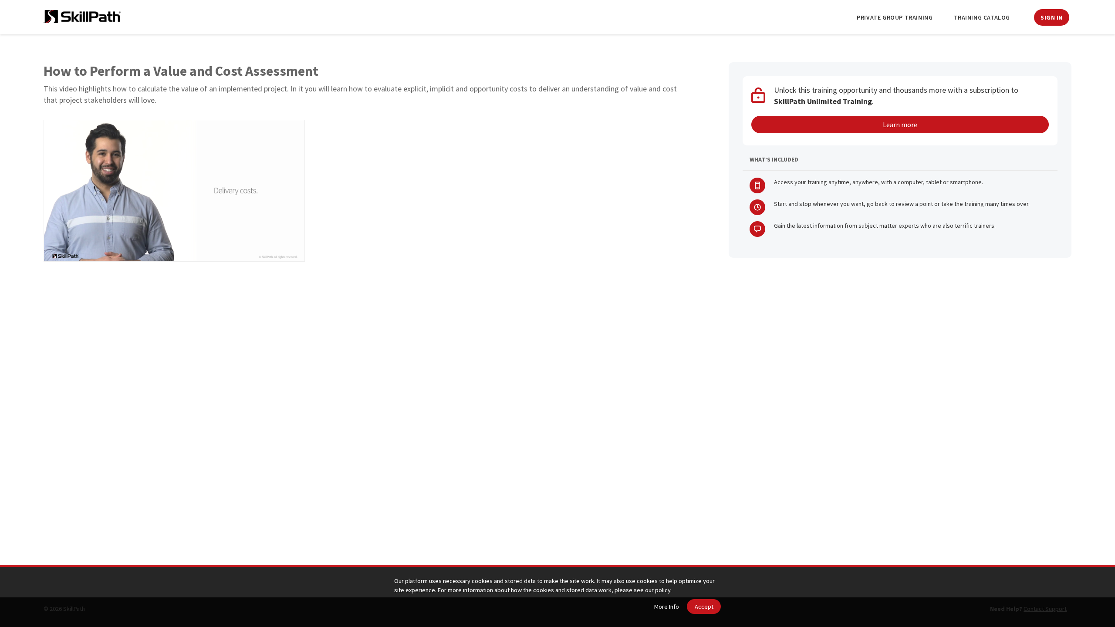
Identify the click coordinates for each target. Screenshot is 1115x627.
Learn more (900, 124)
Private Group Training (895, 17)
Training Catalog (981, 17)
